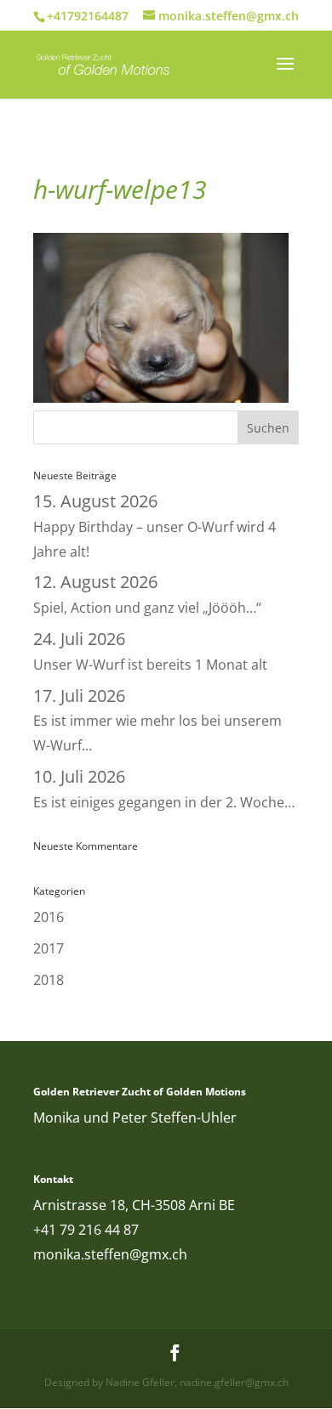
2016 (48, 917)
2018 (48, 979)
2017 (48, 948)
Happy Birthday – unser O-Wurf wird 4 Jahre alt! (154, 527)
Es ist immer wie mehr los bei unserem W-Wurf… (157, 721)
